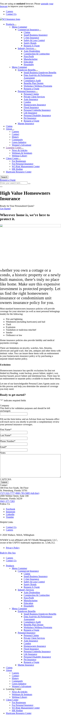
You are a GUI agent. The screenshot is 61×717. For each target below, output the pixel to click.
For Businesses (19, 161)
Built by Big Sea (8, 553)
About (9, 129)
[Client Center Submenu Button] (19, 159)
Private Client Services (34, 96)
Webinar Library (19, 155)
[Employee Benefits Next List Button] (37, 70)
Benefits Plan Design (33, 83)
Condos (27, 102)
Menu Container (19, 27)
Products (10, 24)
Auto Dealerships (32, 51)
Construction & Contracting (37, 53)
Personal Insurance (26, 91)
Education (28, 62)
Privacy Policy (13, 547)
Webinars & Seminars (22, 153)
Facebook (10, 509)
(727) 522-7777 (7, 493)
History (15, 137)
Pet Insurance (30, 118)
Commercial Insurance (28, 29)
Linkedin (10, 514)
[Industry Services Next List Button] (35, 49)
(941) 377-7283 (7, 501)
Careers (9, 11)
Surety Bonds (30, 43)
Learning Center (13, 147)
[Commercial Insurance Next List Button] (40, 30)
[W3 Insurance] (10, 19)
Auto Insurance (31, 99)
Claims (27, 32)
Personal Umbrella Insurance (37, 110)
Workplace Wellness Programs (38, 86)
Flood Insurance (31, 107)
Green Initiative (19, 142)
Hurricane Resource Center (18, 172)
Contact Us (11, 14)
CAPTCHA (5, 479)
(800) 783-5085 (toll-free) (27, 493)
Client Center (12, 158)
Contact (15, 134)
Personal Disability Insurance (37, 115)
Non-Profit (29, 56)
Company (4, 405)
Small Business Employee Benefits (40, 72)
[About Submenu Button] (13, 129)
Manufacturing (30, 59)
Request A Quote (32, 45)
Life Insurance (30, 113)
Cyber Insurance (31, 37)
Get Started (5, 208)
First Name (6, 429)
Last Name (5, 435)
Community (17, 139)
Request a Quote (31, 88)
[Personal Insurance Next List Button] (36, 92)
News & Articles (19, 150)
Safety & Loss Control (34, 40)
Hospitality (29, 64)
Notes (2, 453)
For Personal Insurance (22, 163)
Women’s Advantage (21, 145)
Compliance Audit (32, 80)
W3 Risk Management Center (26, 166)
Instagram (10, 511)
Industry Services (26, 48)
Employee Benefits (27, 70)
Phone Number (7, 441)
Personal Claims (31, 94)
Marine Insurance (26, 123)
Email (3, 447)
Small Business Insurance (36, 35)
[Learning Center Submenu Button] (22, 148)
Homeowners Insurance (35, 104)
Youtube (10, 517)
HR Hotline (17, 169)
